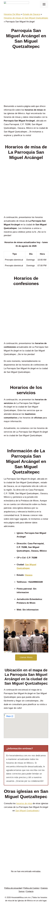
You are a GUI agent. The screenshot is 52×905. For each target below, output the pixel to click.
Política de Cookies (31, 888)
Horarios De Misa (12, 14)
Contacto (29, 891)
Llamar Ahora (26, 657)
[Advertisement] (26, 77)
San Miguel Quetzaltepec (27, 810)
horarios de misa (24, 803)
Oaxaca (28, 575)
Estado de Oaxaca (31, 14)
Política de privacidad (13, 888)
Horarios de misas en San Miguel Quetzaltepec (26, 18)
